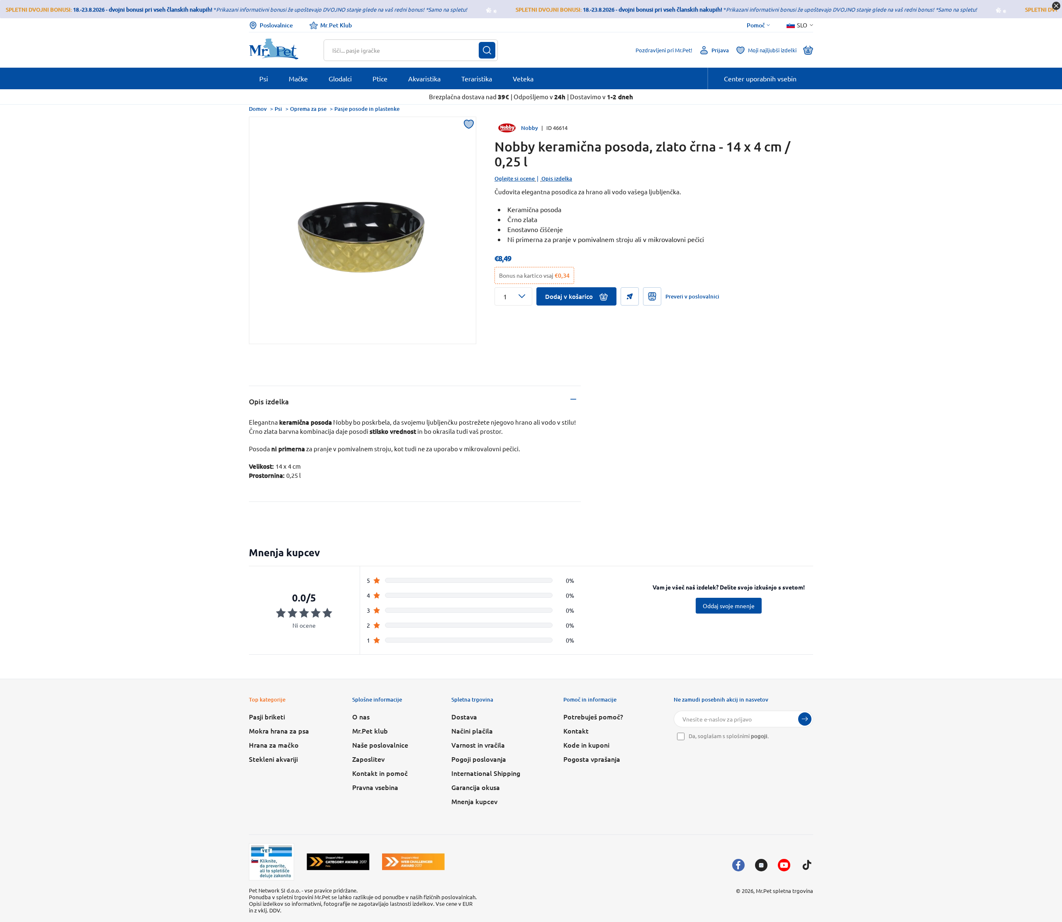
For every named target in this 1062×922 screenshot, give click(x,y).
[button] (513, 296)
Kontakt (576, 730)
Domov (258, 108)
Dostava (464, 716)
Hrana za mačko (274, 744)
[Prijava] (804, 719)
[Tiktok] (807, 865)
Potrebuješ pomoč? (593, 716)
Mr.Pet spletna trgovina (784, 890)
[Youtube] (784, 865)
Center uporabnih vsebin (760, 78)
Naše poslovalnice (380, 744)
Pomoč (756, 25)
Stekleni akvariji (273, 758)
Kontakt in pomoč (380, 773)
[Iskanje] (487, 50)
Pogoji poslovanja (478, 758)
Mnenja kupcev (474, 801)
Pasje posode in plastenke (366, 108)
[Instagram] (761, 865)
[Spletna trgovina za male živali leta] (338, 861)
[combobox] (405, 50)
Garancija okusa (475, 787)
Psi (278, 108)
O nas (361, 716)
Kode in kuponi (586, 744)
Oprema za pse (308, 108)
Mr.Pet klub (370, 730)
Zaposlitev (368, 758)
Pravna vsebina (375, 787)
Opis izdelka (556, 178)
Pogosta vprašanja (591, 758)
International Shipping (485, 773)
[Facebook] (738, 865)
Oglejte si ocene (514, 178)
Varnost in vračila (478, 744)
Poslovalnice (276, 25)
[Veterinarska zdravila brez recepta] (271, 861)
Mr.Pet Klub (336, 25)
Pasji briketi (267, 716)
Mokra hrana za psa (279, 730)
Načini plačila (472, 730)
